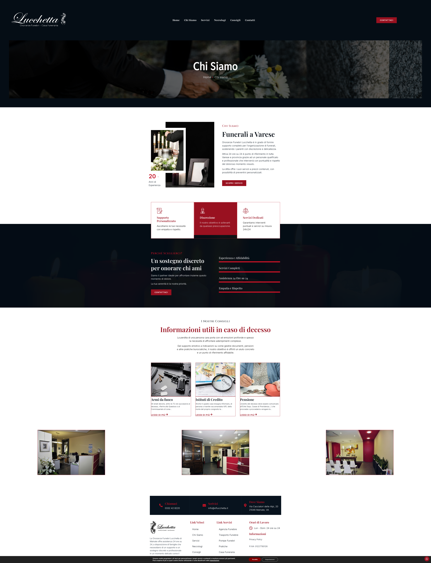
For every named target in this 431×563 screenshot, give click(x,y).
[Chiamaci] (161, 505)
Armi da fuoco (162, 399)
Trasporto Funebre (228, 535)
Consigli (235, 20)
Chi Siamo (190, 20)
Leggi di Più (158, 415)
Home (176, 20)
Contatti (250, 20)
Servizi (205, 20)
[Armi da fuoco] (171, 379)
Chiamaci (171, 503)
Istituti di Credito (209, 399)
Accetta (255, 559)
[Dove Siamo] (245, 505)
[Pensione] (260, 379)
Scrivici (213, 503)
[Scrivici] (204, 505)
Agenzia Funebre (228, 529)
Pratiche (223, 546)
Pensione (247, 399)
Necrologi (220, 20)
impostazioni (214, 561)
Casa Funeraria (227, 552)
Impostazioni (270, 559)
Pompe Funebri (227, 540)
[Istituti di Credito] (215, 379)
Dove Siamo (256, 502)
